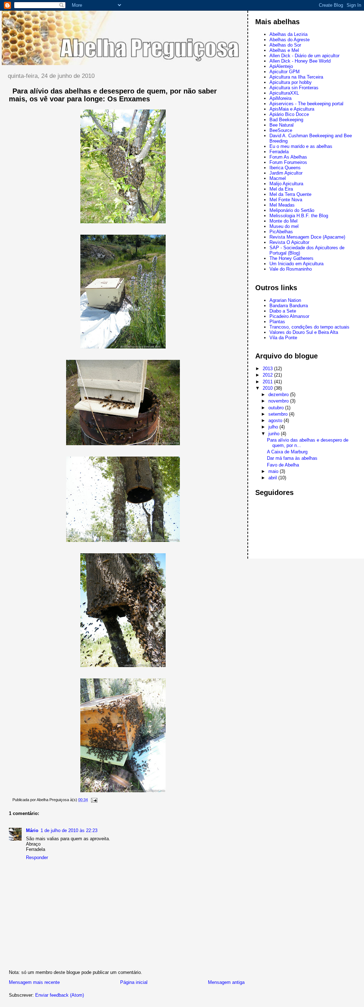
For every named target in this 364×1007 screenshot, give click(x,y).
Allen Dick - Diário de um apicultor (304, 55)
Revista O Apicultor (289, 242)
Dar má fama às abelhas (292, 458)
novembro (279, 401)
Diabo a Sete (282, 311)
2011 (268, 381)
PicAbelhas (281, 231)
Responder (37, 857)
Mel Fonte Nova (285, 199)
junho (274, 433)
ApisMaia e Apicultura (291, 109)
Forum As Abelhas (288, 157)
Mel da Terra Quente (290, 194)
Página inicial (134, 982)
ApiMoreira (280, 98)
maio (274, 471)
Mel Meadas (282, 205)
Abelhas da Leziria (288, 34)
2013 (268, 368)
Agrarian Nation (285, 300)
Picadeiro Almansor (289, 316)
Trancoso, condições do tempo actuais (309, 327)
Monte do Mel (283, 221)
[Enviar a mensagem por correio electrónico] (93, 800)
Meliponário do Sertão (291, 210)
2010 (268, 388)
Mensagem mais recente (34, 982)
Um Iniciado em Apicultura (296, 263)
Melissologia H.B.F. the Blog (298, 215)
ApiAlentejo (281, 66)
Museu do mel (284, 226)
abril (273, 477)
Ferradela (279, 151)
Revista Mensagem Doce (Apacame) (307, 237)
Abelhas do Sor (285, 45)
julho (273, 427)
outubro (276, 407)
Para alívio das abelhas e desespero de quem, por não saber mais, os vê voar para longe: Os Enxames (113, 95)
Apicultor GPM (284, 71)
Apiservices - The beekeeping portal (306, 103)
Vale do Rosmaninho (290, 269)
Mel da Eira (281, 189)
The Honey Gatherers (291, 258)
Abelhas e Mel (284, 50)
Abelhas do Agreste (289, 39)
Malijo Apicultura (286, 183)
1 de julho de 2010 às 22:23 (69, 830)
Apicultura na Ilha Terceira (296, 77)
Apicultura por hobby (290, 82)
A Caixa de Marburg (287, 451)
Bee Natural (281, 125)
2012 (268, 375)
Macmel (277, 178)
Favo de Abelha (283, 465)
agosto (276, 420)
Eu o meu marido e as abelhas (300, 146)
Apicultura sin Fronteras (293, 87)
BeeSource (280, 130)
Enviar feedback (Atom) (59, 995)
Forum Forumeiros (288, 162)
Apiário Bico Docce (289, 114)
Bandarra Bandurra (288, 305)
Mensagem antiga (226, 982)
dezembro (279, 394)
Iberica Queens (285, 167)
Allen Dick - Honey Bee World (300, 61)
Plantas (277, 321)
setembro (278, 414)
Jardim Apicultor (286, 173)
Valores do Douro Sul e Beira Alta (303, 332)
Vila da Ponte (283, 337)
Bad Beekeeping (286, 119)
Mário (32, 830)
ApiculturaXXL (284, 93)
